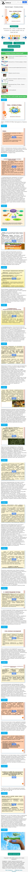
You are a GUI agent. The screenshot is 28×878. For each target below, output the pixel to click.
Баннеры (14, 871)
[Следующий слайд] (25, 16)
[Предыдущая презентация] (4, 37)
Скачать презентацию (7, 50)
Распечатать (14, 26)
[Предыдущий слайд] (2, 16)
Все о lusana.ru (9, 870)
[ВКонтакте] (9, 38)
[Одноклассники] (11, 38)
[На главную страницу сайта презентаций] (6, 3)
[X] (15, 38)
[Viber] (17, 38)
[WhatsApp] (19, 38)
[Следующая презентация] (25, 37)
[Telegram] (13, 38)
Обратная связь (18, 870)
